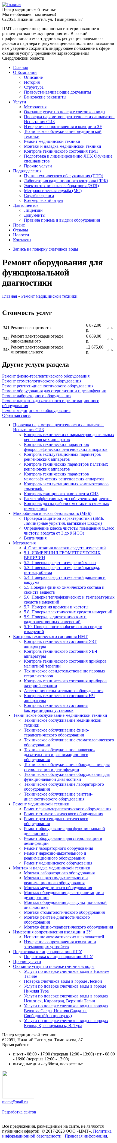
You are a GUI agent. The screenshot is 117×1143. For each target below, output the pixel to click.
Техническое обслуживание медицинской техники (60, 715)
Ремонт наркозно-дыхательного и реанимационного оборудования (55, 855)
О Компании (25, 72)
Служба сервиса (39, 195)
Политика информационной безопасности (57, 1133)
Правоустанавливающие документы (57, 92)
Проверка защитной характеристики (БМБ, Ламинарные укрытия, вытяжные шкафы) (64, 521)
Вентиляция (35, 538)
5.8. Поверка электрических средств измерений (68, 612)
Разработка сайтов (19, 1112)
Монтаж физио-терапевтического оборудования (68, 927)
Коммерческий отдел (43, 200)
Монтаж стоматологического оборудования (64, 912)
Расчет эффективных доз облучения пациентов (68, 498)
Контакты (22, 239)
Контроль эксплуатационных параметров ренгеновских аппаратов (62, 457)
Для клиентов (26, 205)
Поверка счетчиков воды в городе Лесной (63, 981)
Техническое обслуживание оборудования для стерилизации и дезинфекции (67, 767)
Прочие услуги (38, 166)
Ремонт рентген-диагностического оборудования (47, 386)
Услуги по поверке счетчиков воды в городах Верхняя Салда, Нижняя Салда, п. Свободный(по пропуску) (66, 1010)
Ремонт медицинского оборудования (36, 410)
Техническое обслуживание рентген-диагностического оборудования (58, 796)
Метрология (35, 107)
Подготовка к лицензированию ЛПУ (47, 951)
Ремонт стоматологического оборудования (41, 381)
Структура (34, 87)
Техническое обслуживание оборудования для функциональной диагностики (67, 777)
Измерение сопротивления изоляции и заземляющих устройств (60, 944)
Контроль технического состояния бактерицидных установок (56, 708)
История (32, 82)
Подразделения (27, 171)
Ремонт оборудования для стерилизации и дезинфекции (54, 390)
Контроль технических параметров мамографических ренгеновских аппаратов (64, 476)
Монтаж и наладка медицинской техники (62, 146)
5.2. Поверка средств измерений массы (60, 562)
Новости (21, 235)
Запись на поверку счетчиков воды (45, 249)
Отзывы (20, 230)
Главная (20, 67)
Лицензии (33, 210)
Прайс (19, 225)
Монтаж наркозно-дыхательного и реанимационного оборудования (56, 880)
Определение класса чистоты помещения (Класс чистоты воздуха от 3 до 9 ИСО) (69, 530)
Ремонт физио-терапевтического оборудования (46, 376)
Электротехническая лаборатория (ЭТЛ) (61, 185)
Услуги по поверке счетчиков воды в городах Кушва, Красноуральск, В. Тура (66, 1023)
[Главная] (11, 4)
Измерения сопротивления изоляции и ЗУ (63, 126)
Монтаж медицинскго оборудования (58, 887)
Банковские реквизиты (45, 97)
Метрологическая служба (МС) (53, 190)
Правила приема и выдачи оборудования (62, 220)
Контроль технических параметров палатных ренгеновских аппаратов (66, 466)
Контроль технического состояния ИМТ (61, 151)
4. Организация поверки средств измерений (65, 548)
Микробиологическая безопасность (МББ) (52, 513)
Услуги (19, 102)
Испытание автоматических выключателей (64, 937)
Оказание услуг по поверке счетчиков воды (64, 111)
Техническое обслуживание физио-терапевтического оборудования (56, 732)
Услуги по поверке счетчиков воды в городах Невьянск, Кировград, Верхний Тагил (66, 998)
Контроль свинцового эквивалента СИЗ (61, 493)
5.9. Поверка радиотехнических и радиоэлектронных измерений (55, 619)
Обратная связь (16, 415)
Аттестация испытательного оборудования (63, 690)
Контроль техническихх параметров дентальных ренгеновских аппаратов (69, 437)
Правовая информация (86, 1136)
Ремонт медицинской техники (52, 141)
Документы (34, 215)
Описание (33, 77)
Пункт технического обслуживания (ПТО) (63, 175)
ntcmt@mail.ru (15, 1102)
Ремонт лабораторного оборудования (36, 395)
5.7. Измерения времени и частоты (56, 607)
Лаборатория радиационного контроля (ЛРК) (66, 180)
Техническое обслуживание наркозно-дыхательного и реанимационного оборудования (59, 754)
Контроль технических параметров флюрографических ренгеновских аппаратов (65, 447)
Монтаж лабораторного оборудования (59, 873)
